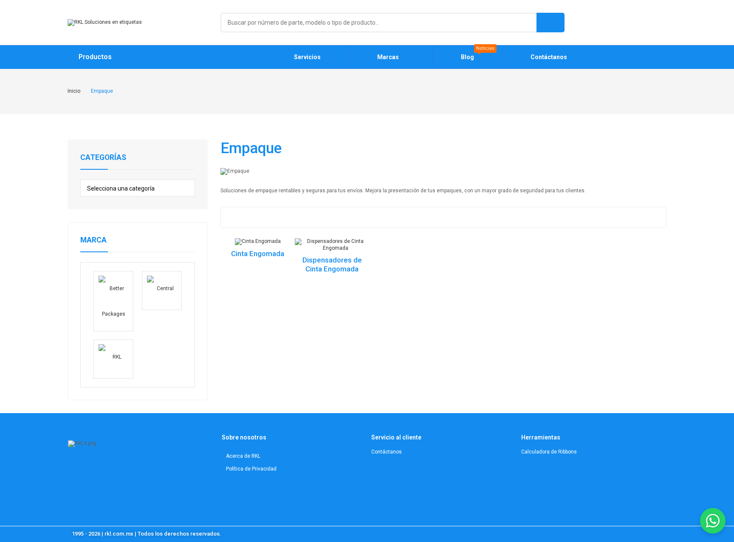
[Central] (162, 290)
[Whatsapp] (137, 469)
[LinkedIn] (91, 469)
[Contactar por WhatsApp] (713, 520)
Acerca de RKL (243, 456)
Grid (230, 217)
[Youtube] (107, 469)
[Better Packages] (113, 301)
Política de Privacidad (251, 469)
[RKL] (113, 359)
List (247, 217)
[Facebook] (122, 469)
